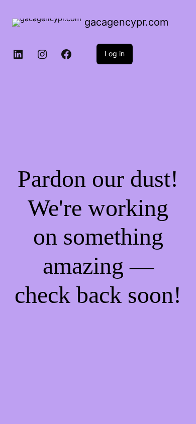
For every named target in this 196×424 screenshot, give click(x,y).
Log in (115, 53)
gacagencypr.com (126, 22)
